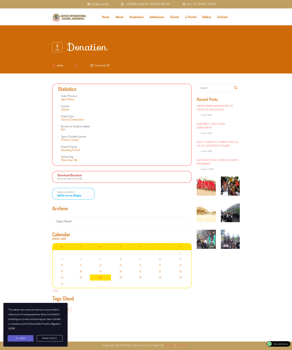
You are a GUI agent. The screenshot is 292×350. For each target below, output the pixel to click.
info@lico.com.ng (100, 4)
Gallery (206, 17)
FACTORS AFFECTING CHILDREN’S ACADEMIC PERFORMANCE (218, 162)
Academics (137, 17)
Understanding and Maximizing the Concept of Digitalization (215, 107)
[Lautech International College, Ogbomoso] (69, 16)
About (120, 17)
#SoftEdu (183, 345)
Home (106, 17)
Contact (222, 17)
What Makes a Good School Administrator (211, 125)
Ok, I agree (21, 338)
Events (174, 17)
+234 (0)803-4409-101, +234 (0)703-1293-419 (147, 4)
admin (60, 65)
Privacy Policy (49, 338)
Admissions (157, 17)
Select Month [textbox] (64, 221)
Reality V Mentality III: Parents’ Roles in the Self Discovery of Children (217, 144)
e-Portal (190, 17)
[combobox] (122, 221)
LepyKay (170, 345)
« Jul (55, 290)
